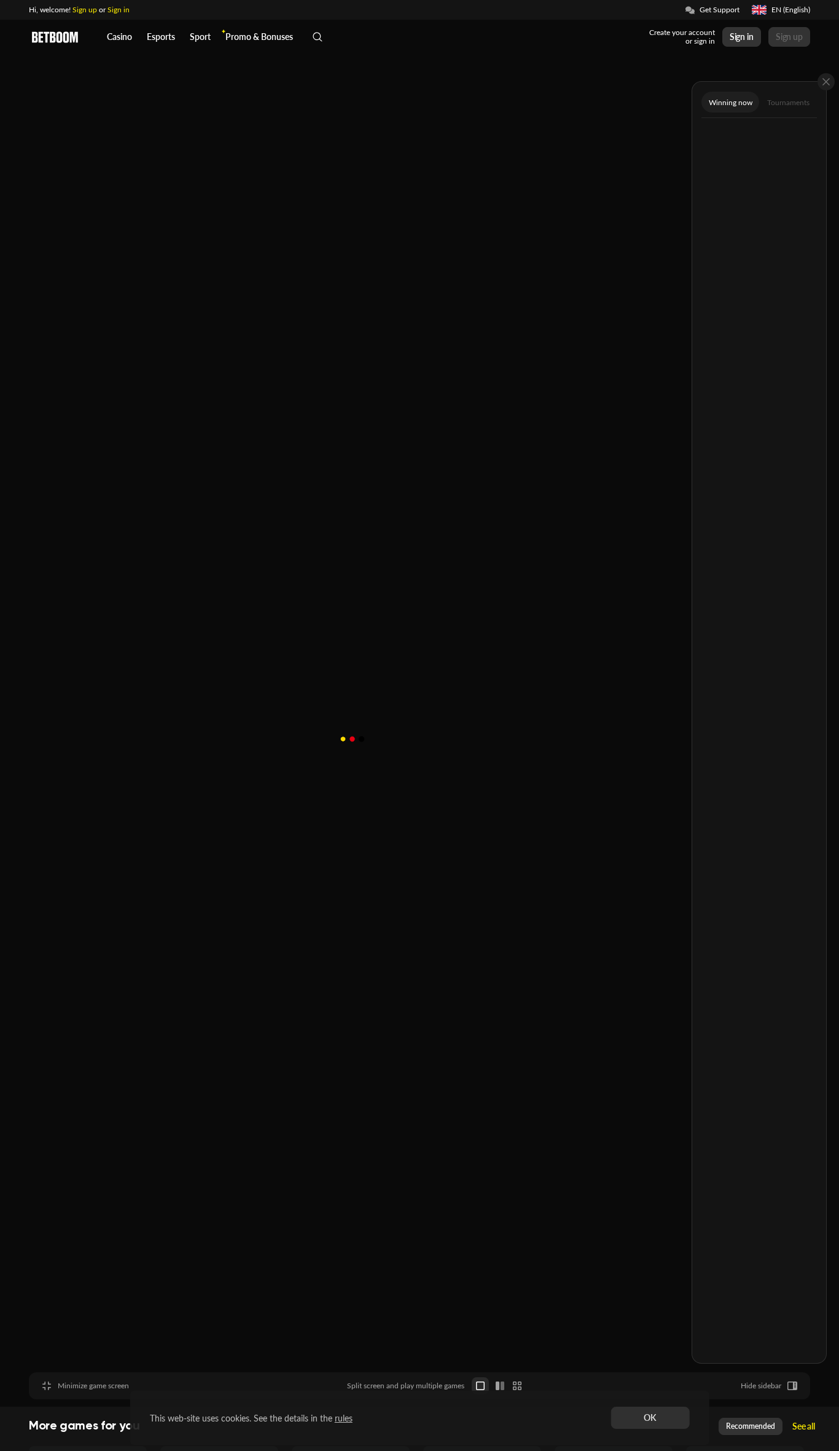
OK (650, 1417)
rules (344, 1418)
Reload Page (454, 18)
